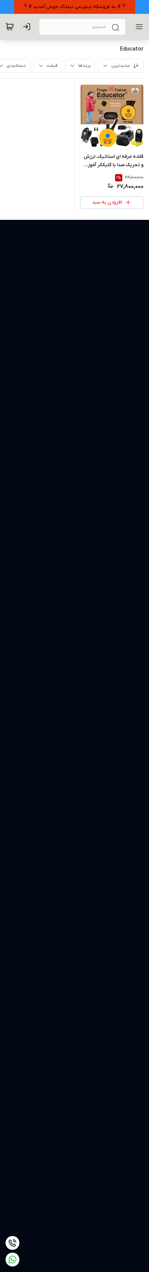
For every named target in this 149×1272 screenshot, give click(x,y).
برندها (84, 66)
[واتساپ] (12, 1259)
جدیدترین (120, 66)
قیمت (52, 66)
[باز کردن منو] (137, 26)
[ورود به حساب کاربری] (28, 26)
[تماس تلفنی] (12, 1243)
